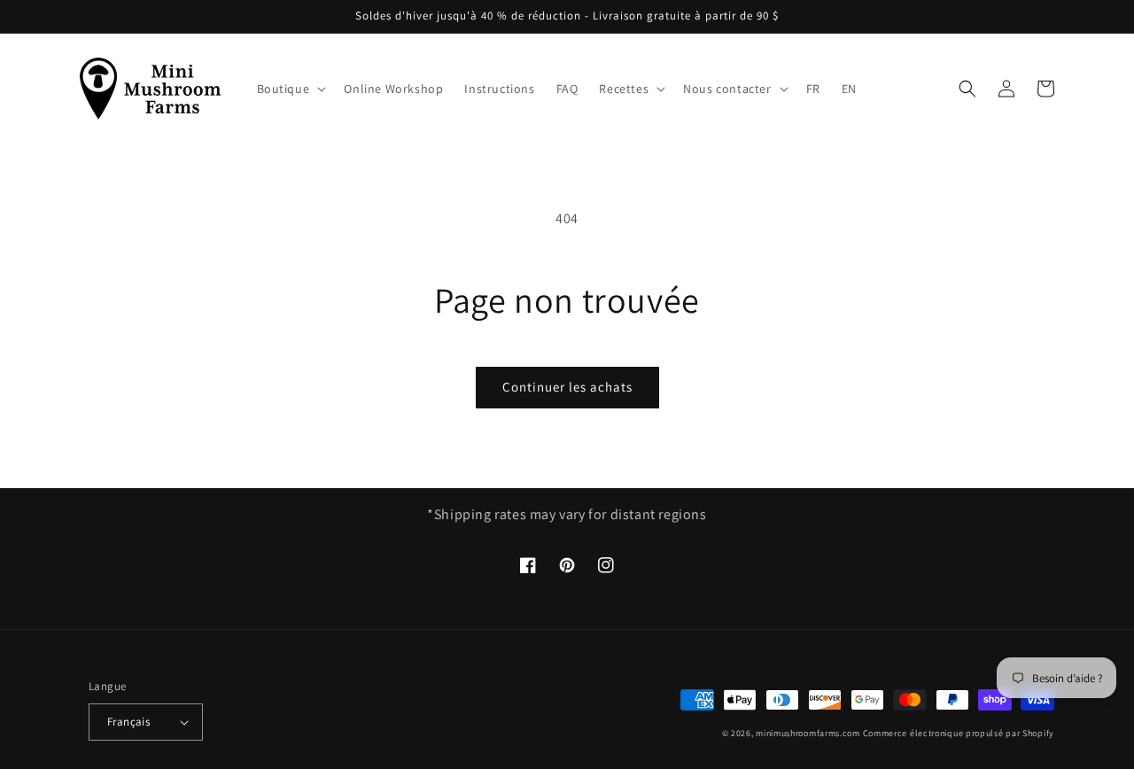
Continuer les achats (567, 386)
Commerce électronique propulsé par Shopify (958, 733)
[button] (290, 88)
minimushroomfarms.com (808, 733)
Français (128, 721)
